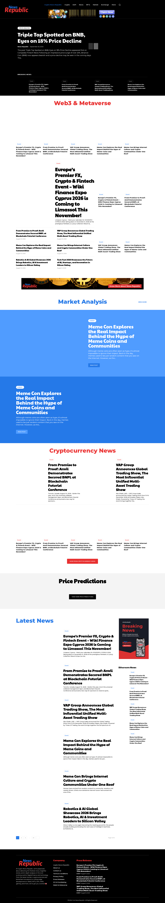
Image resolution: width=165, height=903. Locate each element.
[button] (120, 5)
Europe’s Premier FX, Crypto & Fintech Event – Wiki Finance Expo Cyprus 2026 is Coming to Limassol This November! (39, 88)
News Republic (23, 46)
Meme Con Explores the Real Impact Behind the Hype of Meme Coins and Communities (136, 87)
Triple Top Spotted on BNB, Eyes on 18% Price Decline (51, 37)
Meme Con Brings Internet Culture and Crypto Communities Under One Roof (75, 248)
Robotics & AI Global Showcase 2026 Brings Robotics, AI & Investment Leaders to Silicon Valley (33, 262)
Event (31, 81)
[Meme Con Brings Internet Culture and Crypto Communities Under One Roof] (136, 126)
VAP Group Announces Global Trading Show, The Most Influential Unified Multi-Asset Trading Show (104, 87)
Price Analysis (24, 28)
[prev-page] (91, 46)
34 (33, 837)
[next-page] (96, 46)
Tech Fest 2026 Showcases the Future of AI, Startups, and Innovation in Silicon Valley (75, 262)
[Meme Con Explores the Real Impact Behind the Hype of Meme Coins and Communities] (121, 85)
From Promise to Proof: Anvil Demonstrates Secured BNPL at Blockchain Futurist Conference (71, 87)
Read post (94, 365)
